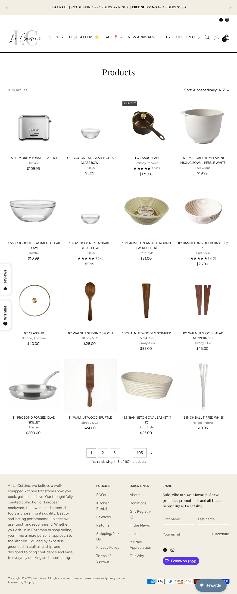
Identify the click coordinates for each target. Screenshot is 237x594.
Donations (138, 503)
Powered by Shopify (21, 582)
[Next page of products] (151, 452)
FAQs (100, 495)
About (135, 495)
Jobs (133, 533)
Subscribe (220, 534)
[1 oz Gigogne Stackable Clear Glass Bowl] (90, 126)
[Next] (230, 7)
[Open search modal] (207, 37)
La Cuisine (39, 578)
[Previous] (7, 7)
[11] (34, 385)
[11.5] (147, 385)
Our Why (137, 556)
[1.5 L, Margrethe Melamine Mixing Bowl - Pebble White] (203, 126)
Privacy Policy (107, 547)
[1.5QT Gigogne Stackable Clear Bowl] (34, 211)
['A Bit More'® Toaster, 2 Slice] (34, 126)
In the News (140, 525)
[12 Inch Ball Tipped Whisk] (203, 385)
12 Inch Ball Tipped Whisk (203, 417)
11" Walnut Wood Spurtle (90, 417)
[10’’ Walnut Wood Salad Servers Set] (203, 301)
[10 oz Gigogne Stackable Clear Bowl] (90, 211)
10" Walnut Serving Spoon (90, 333)
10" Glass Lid (34, 333)
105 (140, 453)
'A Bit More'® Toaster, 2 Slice (34, 158)
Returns (102, 525)
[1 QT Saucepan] (147, 126)
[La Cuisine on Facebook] (221, 20)
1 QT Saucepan (147, 158)
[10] (147, 211)
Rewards (103, 517)
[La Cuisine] (25, 37)
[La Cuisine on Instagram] (227, 20)
